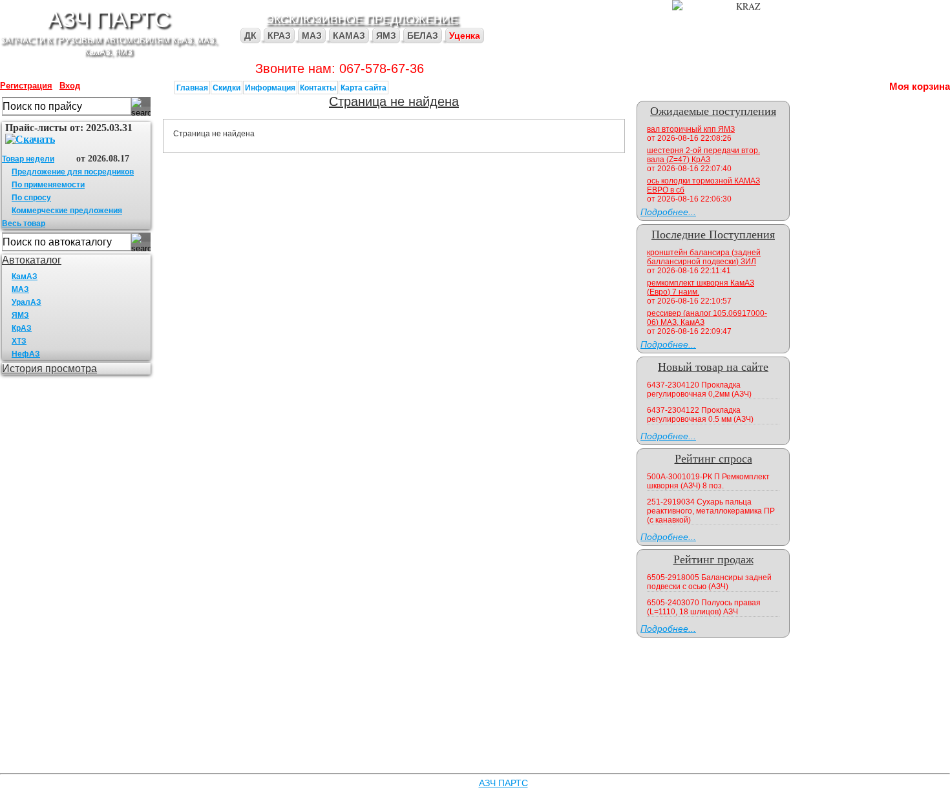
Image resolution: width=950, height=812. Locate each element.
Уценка (464, 35)
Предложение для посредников (73, 171)
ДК (250, 35)
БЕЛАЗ (422, 35)
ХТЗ (19, 341)
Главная (192, 87)
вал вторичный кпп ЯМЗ (691, 129)
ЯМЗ (386, 35)
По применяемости (48, 184)
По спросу (31, 197)
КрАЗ (22, 328)
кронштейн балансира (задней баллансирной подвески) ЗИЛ (704, 257)
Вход (69, 85)
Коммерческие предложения (67, 210)
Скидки (226, 87)
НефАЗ (26, 354)
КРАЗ (279, 35)
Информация (270, 87)
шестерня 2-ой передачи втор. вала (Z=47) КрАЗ (703, 155)
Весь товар (23, 223)
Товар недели (28, 158)
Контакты (318, 87)
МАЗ (312, 35)
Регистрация (26, 85)
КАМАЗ (349, 35)
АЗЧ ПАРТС (108, 18)
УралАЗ (26, 302)
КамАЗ (24, 276)
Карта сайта (363, 87)
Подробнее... (668, 212)
